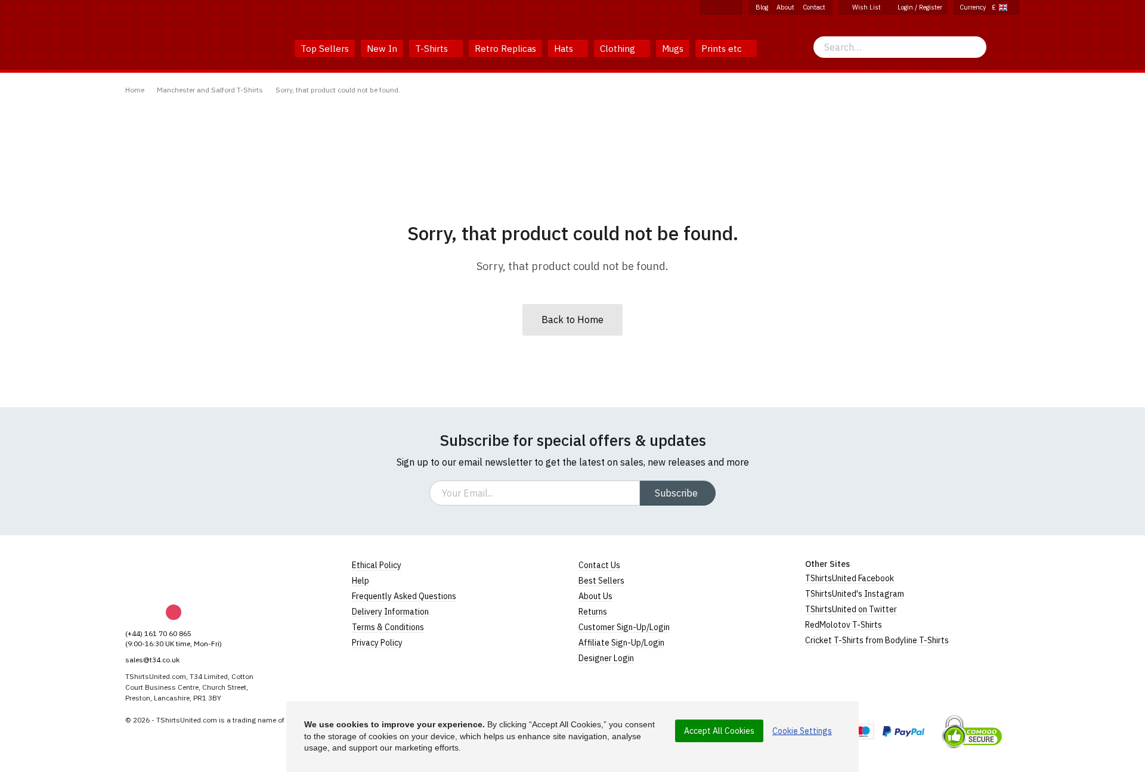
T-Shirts (432, 48)
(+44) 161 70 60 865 (158, 633)
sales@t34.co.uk (152, 659)
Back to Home (572, 319)
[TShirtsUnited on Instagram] (721, 7)
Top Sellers (325, 48)
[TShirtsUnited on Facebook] (707, 7)
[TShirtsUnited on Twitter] (734, 7)
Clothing (619, 48)
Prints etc (722, 48)
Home (134, 89)
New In (382, 48)
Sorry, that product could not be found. (338, 89)
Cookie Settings (802, 731)
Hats (564, 48)
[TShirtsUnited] (171, 574)
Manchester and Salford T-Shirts (210, 89)
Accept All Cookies (719, 731)
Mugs (672, 48)
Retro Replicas (505, 48)
